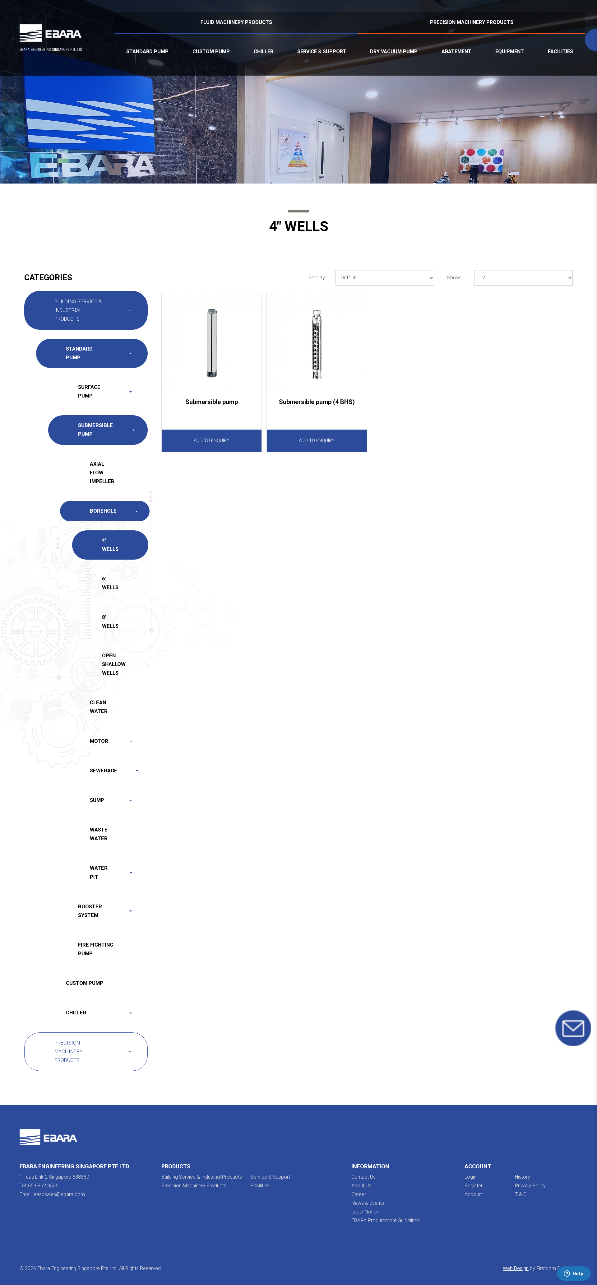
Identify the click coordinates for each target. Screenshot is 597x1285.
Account (474, 1194)
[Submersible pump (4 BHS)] (317, 343)
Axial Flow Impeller (102, 472)
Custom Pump (84, 983)
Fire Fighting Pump (95, 949)
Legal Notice (365, 1212)
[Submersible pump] (211, 343)
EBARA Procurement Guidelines (385, 1220)
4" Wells (110, 545)
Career (358, 1194)
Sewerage (103, 771)
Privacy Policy (530, 1186)
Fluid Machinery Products (236, 22)
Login (470, 1177)
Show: (454, 278)
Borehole (103, 511)
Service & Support (270, 1177)
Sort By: (317, 278)
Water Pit (99, 872)
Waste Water (99, 834)
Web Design (516, 1268)
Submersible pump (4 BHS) (317, 402)
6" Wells (110, 583)
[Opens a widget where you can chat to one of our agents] (574, 1274)
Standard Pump (79, 353)
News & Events (367, 1203)
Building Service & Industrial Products (78, 310)
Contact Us (363, 1177)
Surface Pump (89, 391)
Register (474, 1186)
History (522, 1177)
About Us (361, 1186)
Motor (99, 741)
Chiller (76, 1013)
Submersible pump (211, 402)
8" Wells (110, 621)
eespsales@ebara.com (59, 1194)
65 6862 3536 (43, 1186)
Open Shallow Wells (114, 664)
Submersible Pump (95, 429)
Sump (97, 800)
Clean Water (99, 707)
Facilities (260, 1186)
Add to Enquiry (211, 440)
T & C (520, 1194)
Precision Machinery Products (471, 22)
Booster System (90, 911)
